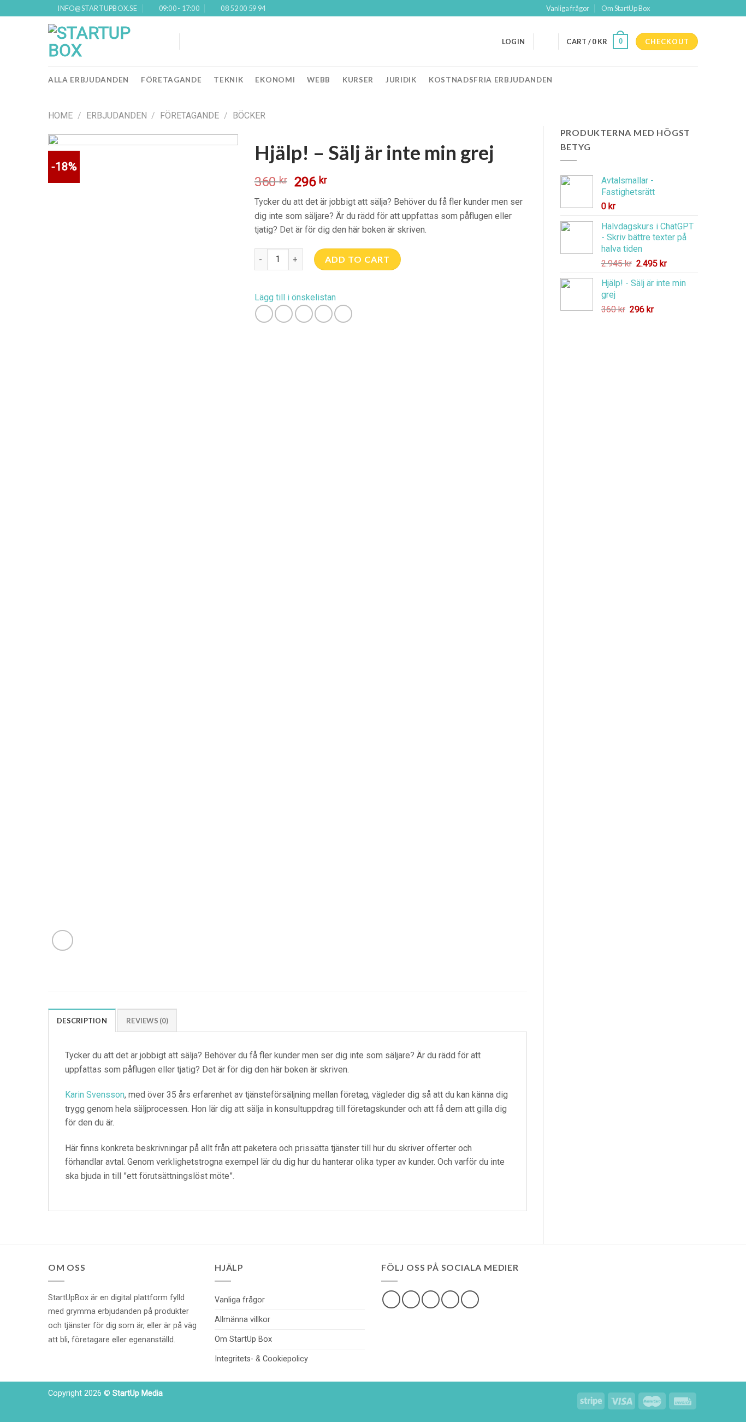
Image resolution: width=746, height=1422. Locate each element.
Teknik (228, 79)
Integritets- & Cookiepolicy (261, 1359)
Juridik (401, 79)
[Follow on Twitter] (682, 8)
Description (82, 1020)
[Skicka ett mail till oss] (450, 1299)
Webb (318, 79)
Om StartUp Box (625, 8)
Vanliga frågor (567, 8)
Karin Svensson (95, 1094)
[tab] (82, 1020)
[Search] (192, 41)
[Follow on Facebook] (661, 8)
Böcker (249, 115)
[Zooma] (62, 940)
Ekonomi (275, 79)
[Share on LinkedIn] (343, 314)
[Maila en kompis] (304, 314)
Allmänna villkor (242, 1319)
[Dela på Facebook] (264, 314)
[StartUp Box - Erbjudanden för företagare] (105, 41)
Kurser (358, 79)
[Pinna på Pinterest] (324, 314)
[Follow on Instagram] (671, 8)
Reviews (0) (147, 1020)
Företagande (171, 79)
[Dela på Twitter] (284, 314)
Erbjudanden (116, 115)
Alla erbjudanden (88, 79)
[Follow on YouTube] (692, 8)
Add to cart (357, 259)
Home (60, 115)
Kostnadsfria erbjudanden (491, 79)
